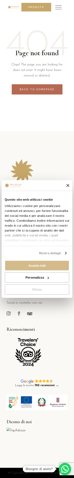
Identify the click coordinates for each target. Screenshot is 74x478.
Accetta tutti (37, 265)
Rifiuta (37, 289)
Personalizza (34, 277)
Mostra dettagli (50, 253)
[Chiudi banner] (67, 185)
